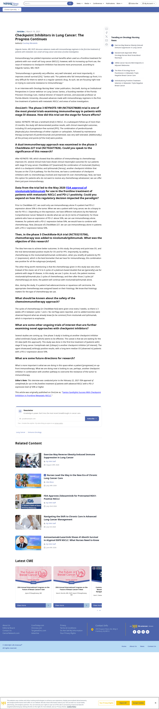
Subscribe (90, 419)
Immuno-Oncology (34, 432)
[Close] (155, 702)
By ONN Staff (51, 461)
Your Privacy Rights (68, 633)
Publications (110, 3)
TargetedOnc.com (38, 630)
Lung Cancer (20, 432)
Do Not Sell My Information (71, 630)
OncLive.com (36, 628)
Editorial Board (9, 628)
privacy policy (59, 423)
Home (124, 646)
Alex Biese (50, 482)
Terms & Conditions (68, 628)
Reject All (123, 703)
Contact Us (7, 630)
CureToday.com (37, 625)
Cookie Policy (71, 707)
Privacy (63, 625)
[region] (79, 703)
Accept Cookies (138, 703)
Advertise (35, 633)
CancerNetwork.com (11, 633)
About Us (6, 625)
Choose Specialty (10, 9)
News (79, 3)
